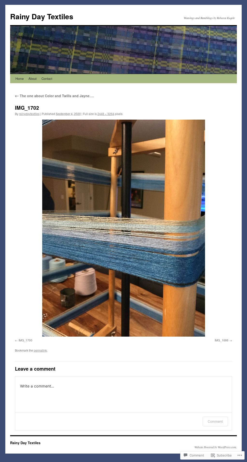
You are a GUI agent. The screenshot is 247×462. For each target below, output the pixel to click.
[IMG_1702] (123, 228)
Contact (46, 78)
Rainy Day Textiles (41, 16)
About (32, 78)
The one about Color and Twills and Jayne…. (54, 95)
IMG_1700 (25, 340)
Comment (215, 421)
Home (19, 78)
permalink (40, 350)
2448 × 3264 (105, 114)
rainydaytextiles (29, 114)
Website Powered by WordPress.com (215, 447)
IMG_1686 (221, 340)
